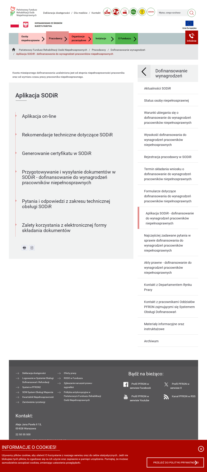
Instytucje (101, 38)
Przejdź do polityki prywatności (176, 462)
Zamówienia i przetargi (33, 402)
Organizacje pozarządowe (79, 38)
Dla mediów (80, 12)
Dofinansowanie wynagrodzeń (128, 49)
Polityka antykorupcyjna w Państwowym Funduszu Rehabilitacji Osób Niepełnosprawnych (82, 396)
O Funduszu (124, 38)
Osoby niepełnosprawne (30, 38)
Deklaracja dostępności (56, 12)
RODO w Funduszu (73, 378)
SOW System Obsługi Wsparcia (37, 392)
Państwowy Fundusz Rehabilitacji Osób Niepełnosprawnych (53, 49)
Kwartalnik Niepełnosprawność (38, 397)
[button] (191, 37)
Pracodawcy (55, 38)
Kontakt (96, 12)
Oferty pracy (70, 373)
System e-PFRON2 (31, 387)
